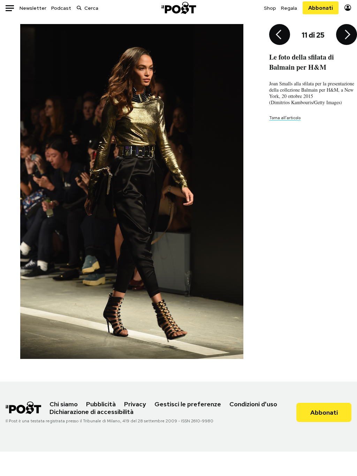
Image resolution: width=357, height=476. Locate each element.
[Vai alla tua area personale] (347, 7)
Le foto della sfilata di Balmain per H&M (301, 62)
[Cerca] (79, 8)
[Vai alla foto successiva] (346, 35)
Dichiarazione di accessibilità (92, 412)
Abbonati (320, 7)
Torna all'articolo (285, 117)
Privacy (135, 404)
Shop (270, 8)
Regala (289, 8)
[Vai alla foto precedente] (279, 35)
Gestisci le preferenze (187, 404)
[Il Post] (178, 8)
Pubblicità (101, 404)
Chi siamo (64, 404)
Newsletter (33, 8)
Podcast (61, 8)
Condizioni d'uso (253, 404)
